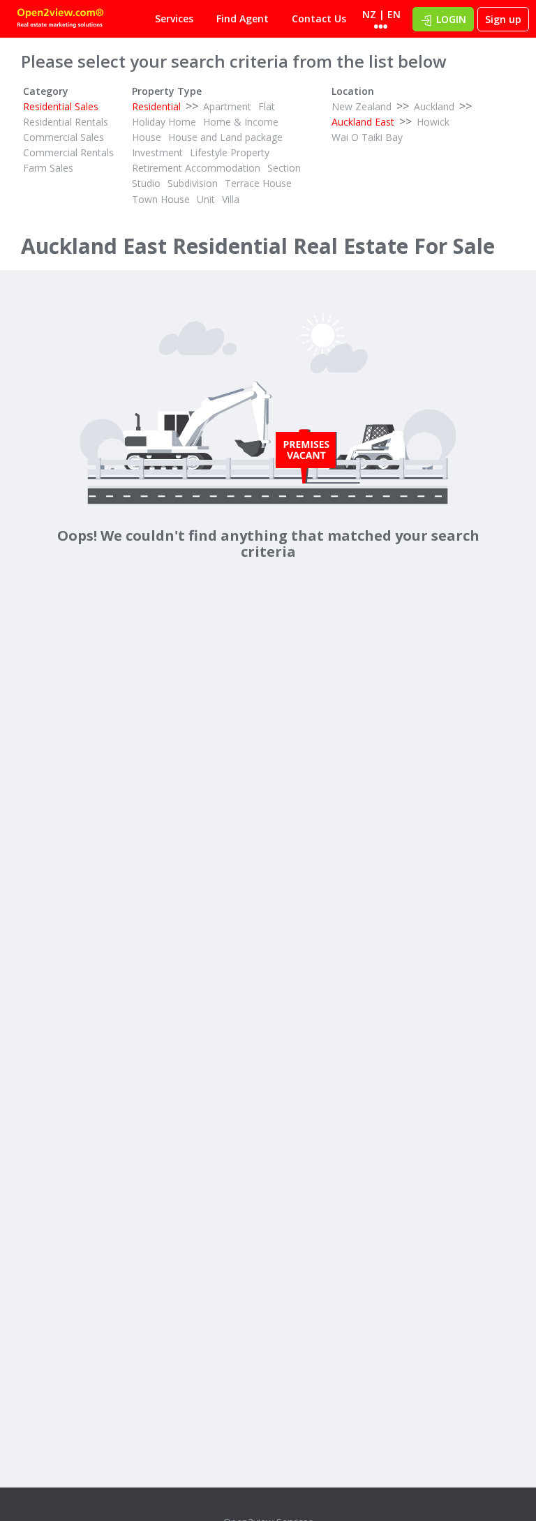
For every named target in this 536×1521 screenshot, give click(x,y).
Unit (206, 199)
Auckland (434, 106)
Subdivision (193, 183)
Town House (161, 199)
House (146, 137)
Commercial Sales (63, 137)
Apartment (227, 106)
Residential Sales (60, 106)
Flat (266, 106)
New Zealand (362, 106)
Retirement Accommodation (196, 167)
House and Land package (225, 137)
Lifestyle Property (229, 152)
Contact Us (319, 18)
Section (284, 167)
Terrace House (258, 183)
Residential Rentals (65, 121)
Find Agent (242, 18)
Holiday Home (164, 121)
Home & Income (240, 121)
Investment (157, 152)
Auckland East (363, 121)
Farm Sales (48, 167)
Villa (230, 199)
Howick (433, 121)
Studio (146, 183)
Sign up (503, 19)
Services (174, 18)
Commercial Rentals (68, 152)
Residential (156, 106)
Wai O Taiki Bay (367, 137)
